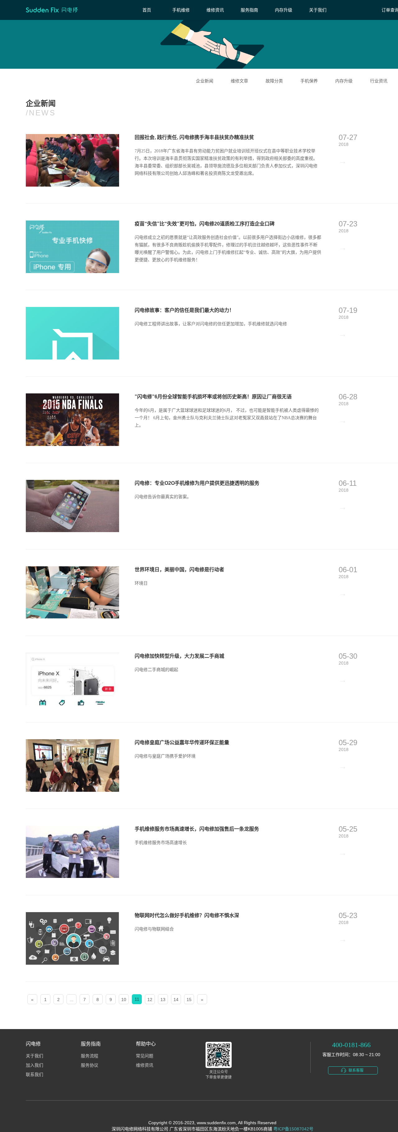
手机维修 (181, 9)
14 (176, 999)
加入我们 (34, 1065)
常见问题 (144, 1056)
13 (162, 999)
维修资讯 (215, 9)
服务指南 (249, 9)
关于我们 (317, 9)
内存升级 (283, 9)
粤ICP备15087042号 (293, 1128)
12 (149, 999)
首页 (146, 9)
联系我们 (34, 1074)
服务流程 (89, 1056)
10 (123, 999)
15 (189, 999)
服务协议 (89, 1065)
